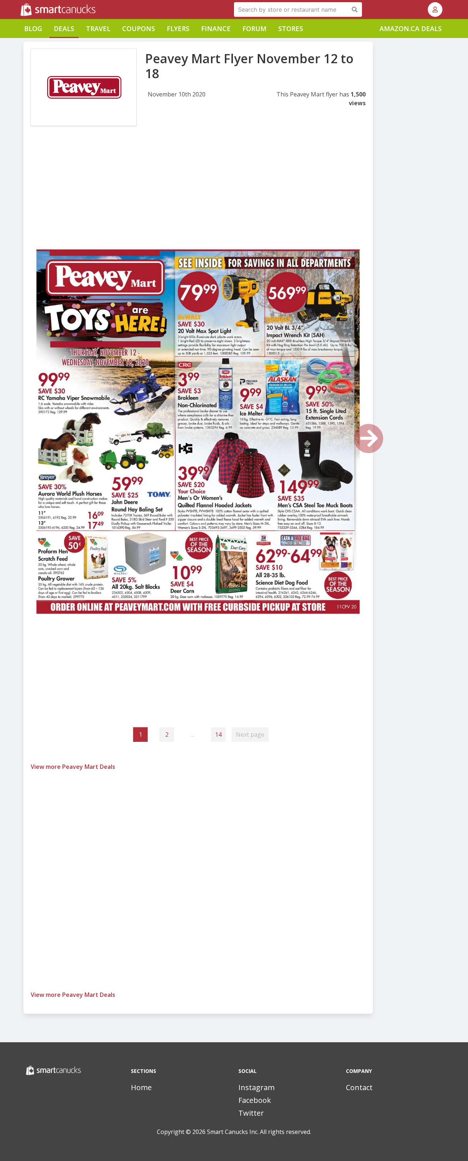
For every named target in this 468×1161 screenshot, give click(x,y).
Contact (359, 1087)
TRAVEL (98, 28)
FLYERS (178, 28)
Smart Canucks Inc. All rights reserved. (259, 1132)
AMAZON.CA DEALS (411, 28)
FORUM (254, 28)
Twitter (251, 1113)
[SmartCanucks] (21, 9)
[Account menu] (435, 9)
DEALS (64, 28)
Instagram (256, 1087)
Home (141, 1087)
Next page (250, 735)
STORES (290, 28)
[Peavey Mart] (83, 87)
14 (218, 735)
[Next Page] (368, 438)
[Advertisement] (198, 193)
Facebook (254, 1100)
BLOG (33, 28)
